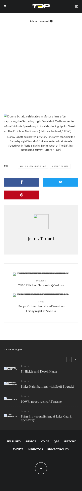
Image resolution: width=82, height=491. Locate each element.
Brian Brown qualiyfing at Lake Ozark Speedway (46, 418)
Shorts (30, 441)
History (70, 441)
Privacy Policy (58, 449)
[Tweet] (60, 182)
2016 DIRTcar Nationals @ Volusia (41, 283)
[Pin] (21, 195)
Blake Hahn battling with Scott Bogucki (47, 386)
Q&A (56, 441)
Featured (14, 441)
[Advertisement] (41, 67)
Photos (25, 366)
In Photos (35, 449)
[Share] (21, 182)
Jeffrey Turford (41, 238)
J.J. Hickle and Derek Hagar (39, 371)
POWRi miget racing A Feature (41, 401)
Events (18, 449)
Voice (45, 441)
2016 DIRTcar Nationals (33, 166)
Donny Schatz (61, 166)
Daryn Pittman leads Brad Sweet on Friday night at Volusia (41, 306)
